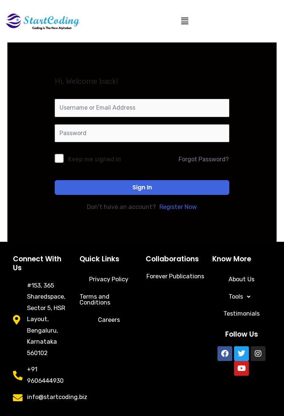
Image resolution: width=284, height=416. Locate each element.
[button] (184, 21)
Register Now (178, 206)
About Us (241, 279)
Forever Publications (175, 276)
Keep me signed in (94, 159)
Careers (109, 319)
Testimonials (241, 313)
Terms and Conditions (95, 299)
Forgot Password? (204, 159)
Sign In (142, 187)
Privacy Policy (108, 279)
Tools (236, 296)
